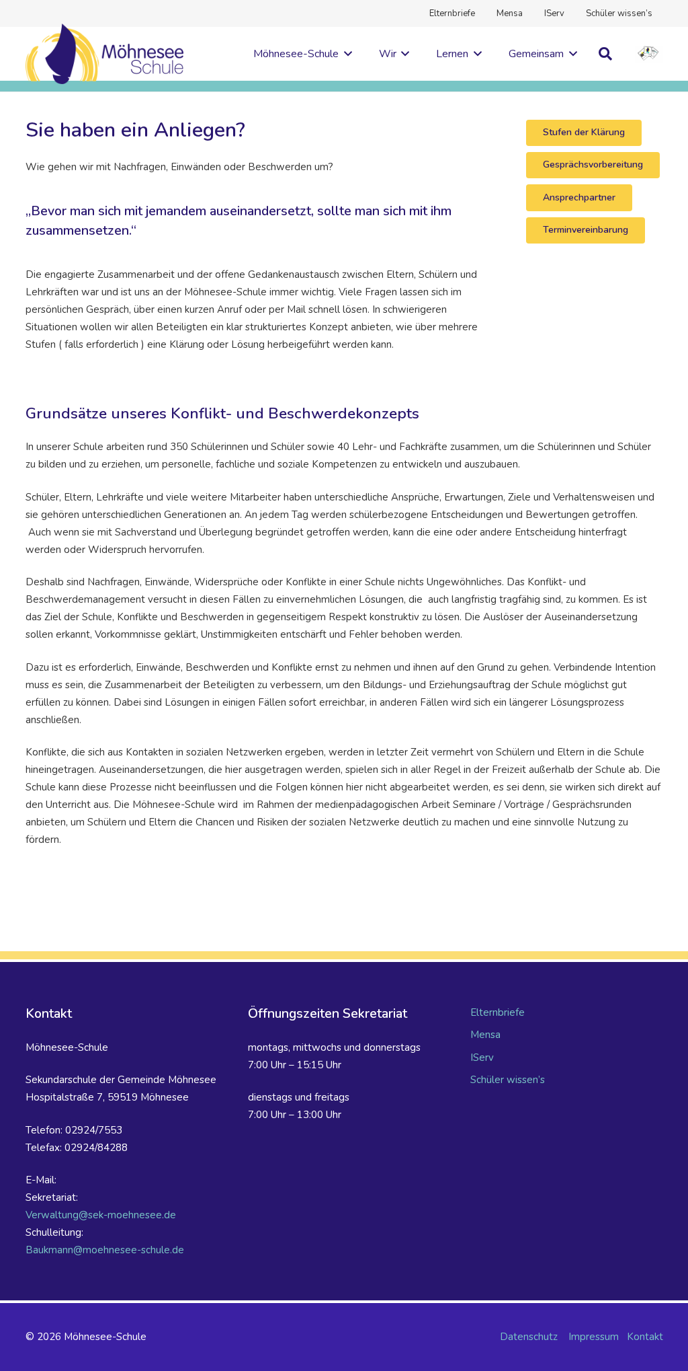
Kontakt (645, 1336)
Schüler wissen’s (507, 1079)
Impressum (593, 1336)
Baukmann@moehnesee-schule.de (105, 1250)
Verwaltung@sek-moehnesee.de (101, 1215)
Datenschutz (529, 1336)
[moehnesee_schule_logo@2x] (105, 54)
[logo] (648, 54)
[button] (345, 54)
